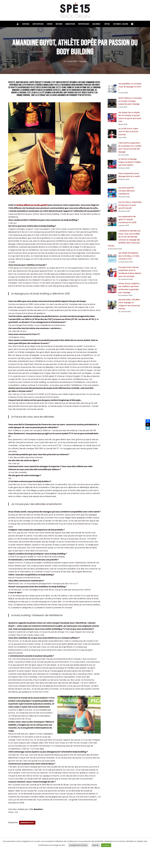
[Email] (148, 428)
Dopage (25, 24)
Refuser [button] (96, 845)
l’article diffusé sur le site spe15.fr (31, 205)
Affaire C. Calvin (120, 24)
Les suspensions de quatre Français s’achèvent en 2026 (127, 219)
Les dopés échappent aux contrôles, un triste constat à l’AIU (128, 256)
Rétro (107, 24)
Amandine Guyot (27, 823)
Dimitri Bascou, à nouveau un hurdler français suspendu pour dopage (130, 101)
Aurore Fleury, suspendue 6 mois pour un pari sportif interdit (130, 205)
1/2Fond (59, 24)
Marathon (70, 24)
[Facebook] (148, 421)
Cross (49, 24)
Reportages (83, 24)
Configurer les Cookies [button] (78, 845)
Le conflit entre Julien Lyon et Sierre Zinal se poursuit (128, 131)
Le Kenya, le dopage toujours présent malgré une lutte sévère (129, 162)
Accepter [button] (106, 845)
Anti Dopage (38, 24)
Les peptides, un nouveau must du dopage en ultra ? (129, 86)
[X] (148, 424)
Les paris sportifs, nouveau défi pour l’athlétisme (126, 190)
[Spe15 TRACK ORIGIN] (75, 10)
